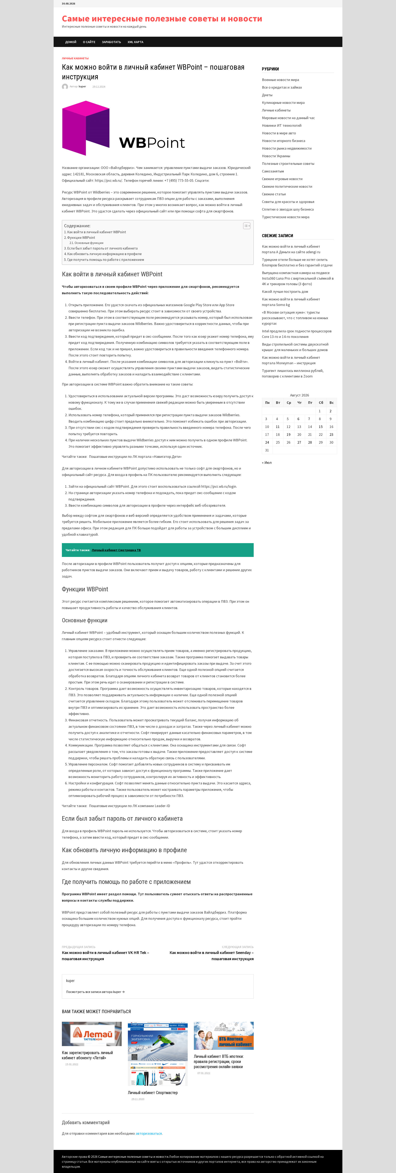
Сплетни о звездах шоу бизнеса (288, 209)
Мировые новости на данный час (288, 117)
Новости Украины (276, 156)
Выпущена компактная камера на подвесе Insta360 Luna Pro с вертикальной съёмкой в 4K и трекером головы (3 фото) (298, 278)
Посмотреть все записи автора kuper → (95, 992)
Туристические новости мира (285, 216)
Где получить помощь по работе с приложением (105, 259)
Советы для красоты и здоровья (288, 201)
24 (267, 442)
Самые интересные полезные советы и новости (162, 18)
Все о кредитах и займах (282, 87)
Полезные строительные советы (288, 163)
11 (278, 426)
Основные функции (89, 243)
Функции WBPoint (81, 237)
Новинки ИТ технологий (282, 125)
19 (288, 434)
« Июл (267, 462)
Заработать (111, 42)
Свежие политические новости (287, 186)
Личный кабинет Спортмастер (153, 1092)
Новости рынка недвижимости (287, 148)
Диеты (267, 95)
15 (321, 426)
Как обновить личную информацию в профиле (104, 254)
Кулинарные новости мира (283, 102)
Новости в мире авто (279, 133)
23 (331, 434)
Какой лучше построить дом (285, 291)
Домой (70, 42)
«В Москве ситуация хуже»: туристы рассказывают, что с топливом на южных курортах (295, 318)
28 (310, 442)
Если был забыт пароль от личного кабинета (102, 248)
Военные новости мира (280, 79)
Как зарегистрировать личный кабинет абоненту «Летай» (87, 1055)
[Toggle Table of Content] (244, 225)
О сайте (89, 42)
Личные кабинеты (75, 58)
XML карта (135, 42)
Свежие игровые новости (282, 178)
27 (299, 442)
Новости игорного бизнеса (283, 140)
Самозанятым (273, 171)
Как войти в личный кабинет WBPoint (96, 232)
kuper (82, 86)
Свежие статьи (274, 194)
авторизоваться (149, 1133)
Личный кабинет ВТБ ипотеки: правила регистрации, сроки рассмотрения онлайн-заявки (219, 1061)
